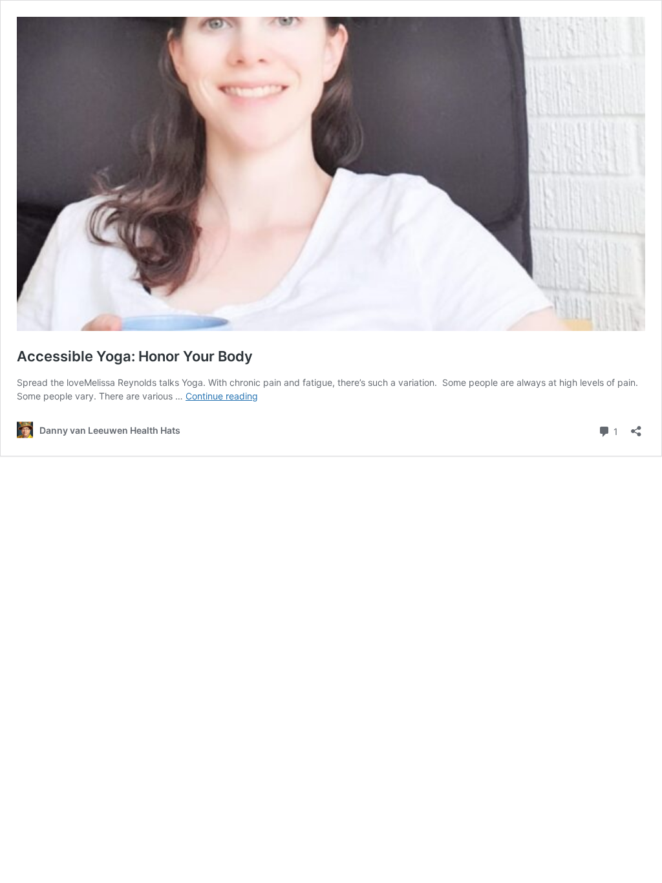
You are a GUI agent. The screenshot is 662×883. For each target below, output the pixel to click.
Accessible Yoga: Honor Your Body (135, 356)
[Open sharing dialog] (636, 427)
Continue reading (222, 395)
